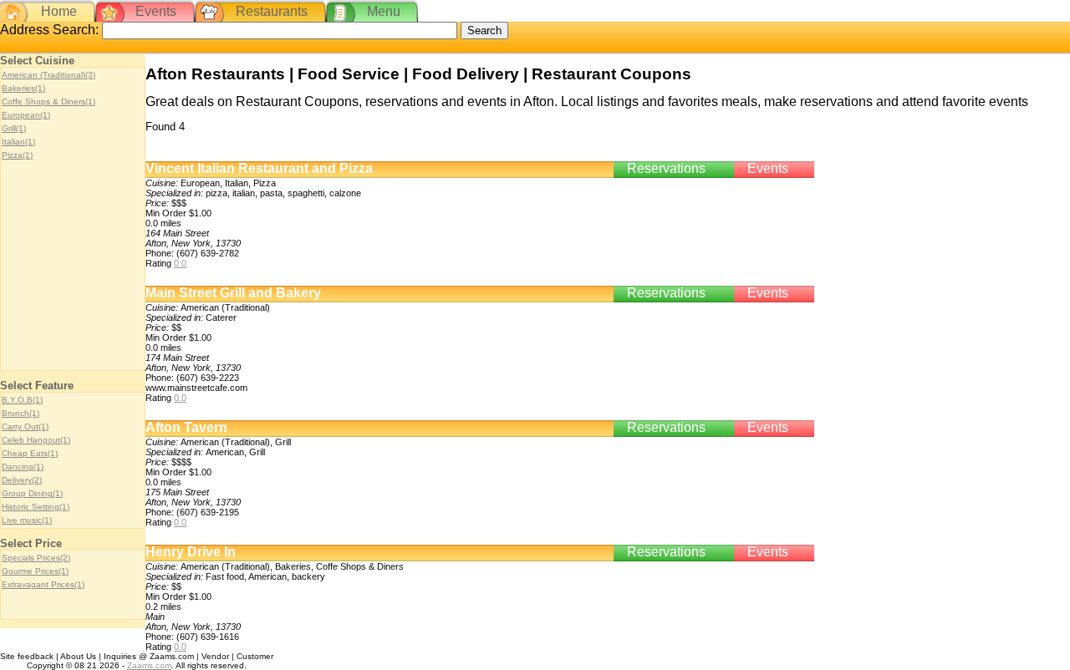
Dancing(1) (22, 466)
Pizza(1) (17, 155)
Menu (383, 11)
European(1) (26, 114)
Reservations (666, 168)
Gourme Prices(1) (35, 571)
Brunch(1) (20, 413)
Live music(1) (27, 520)
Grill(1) (14, 128)
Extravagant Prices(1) (43, 584)
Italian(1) (18, 141)
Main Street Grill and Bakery (233, 293)
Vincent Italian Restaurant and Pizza (259, 168)
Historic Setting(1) (35, 506)
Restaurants (272, 11)
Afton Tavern (186, 427)
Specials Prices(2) (36, 557)
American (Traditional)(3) (48, 74)
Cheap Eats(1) (30, 453)
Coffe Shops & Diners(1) (48, 101)
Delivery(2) (22, 480)
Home (59, 11)
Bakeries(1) (23, 88)
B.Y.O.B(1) (22, 399)
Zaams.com (149, 665)
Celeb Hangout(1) (36, 439)
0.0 (180, 263)
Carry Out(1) (25, 426)
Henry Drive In (190, 552)
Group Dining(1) (32, 493)
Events (155, 11)
